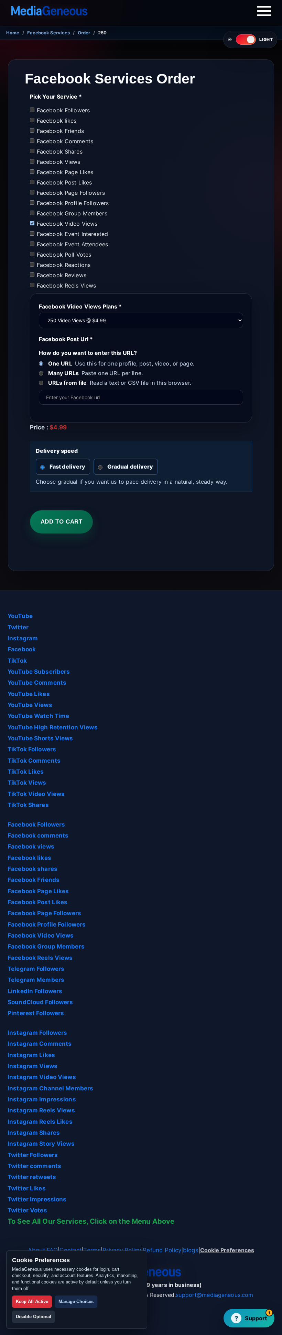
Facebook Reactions (63, 264)
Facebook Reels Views (66, 285)
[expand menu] (264, 12)
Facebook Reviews (61, 275)
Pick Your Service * (56, 96)
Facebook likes (57, 120)
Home (12, 32)
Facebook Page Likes (65, 172)
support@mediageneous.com (214, 1294)
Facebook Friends (60, 130)
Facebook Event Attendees (72, 244)
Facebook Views (58, 161)
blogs (190, 1250)
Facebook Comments (65, 141)
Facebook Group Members (72, 213)
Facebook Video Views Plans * (80, 306)
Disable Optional (33, 1316)
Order (84, 32)
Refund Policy (162, 1250)
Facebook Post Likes (64, 182)
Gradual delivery (130, 466)
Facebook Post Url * (66, 339)
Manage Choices (76, 1301)
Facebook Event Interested (72, 234)
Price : (48, 427)
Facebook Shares (60, 151)
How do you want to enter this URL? (88, 352)
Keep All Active (32, 1301)
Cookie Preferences (227, 1250)
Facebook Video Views (67, 223)
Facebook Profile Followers (73, 203)
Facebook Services (48, 32)
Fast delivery (68, 466)
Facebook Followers (63, 110)
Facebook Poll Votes (64, 254)
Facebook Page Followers (71, 192)
